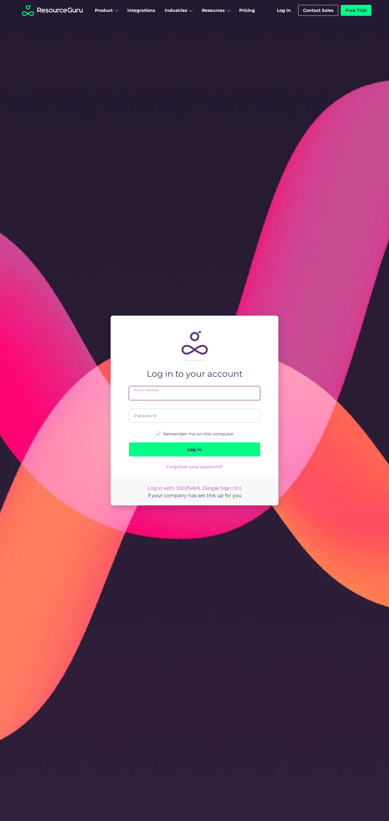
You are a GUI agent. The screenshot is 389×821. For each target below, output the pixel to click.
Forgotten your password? (194, 466)
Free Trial (356, 10)
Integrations (141, 10)
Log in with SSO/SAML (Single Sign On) (194, 488)
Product (104, 10)
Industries (176, 10)
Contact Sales (318, 10)
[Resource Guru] (52, 13)
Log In (284, 10)
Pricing (247, 10)
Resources (213, 10)
